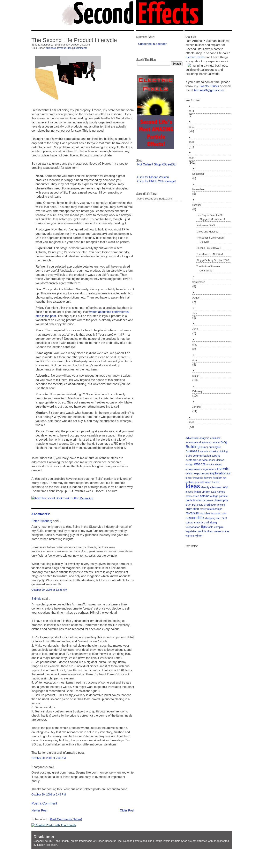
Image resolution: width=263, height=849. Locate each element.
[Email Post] (94, 498)
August (196, 297)
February (197, 391)
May (194, 344)
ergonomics (209, 469)
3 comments (80, 48)
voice (225, 531)
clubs (189, 455)
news (189, 496)
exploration (218, 473)
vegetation (191, 531)
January (196, 407)
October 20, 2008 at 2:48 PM (48, 794)
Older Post (127, 810)
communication (202, 455)
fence (189, 477)
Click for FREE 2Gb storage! (156, 181)
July (194, 313)
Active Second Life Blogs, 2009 (154, 198)
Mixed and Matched (207, 231)
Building (193, 446)
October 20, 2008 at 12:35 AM (49, 589)
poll (194, 504)
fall (229, 473)
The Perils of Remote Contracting (208, 268)
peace (209, 500)
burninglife (215, 447)
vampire (219, 527)
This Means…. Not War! (209, 254)
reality (203, 509)
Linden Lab (209, 491)
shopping (210, 518)
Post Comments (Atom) (66, 819)
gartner (190, 482)
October (196, 205)
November (198, 189)
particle (223, 496)
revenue (61, 48)
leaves (189, 491)
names (221, 491)
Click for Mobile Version (153, 177)
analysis (204, 438)
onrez (196, 496)
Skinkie (36, 598)
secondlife (195, 517)
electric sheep (214, 464)
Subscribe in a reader (152, 44)
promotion (192, 509)
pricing (221, 504)
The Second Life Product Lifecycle (74, 40)
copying (216, 455)
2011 (191, 111)
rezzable (205, 513)
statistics (199, 522)
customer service (197, 460)
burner (204, 447)
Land (224, 487)
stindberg (211, 522)
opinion (204, 496)
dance (212, 460)
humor (215, 482)
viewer (217, 531)
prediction (210, 504)
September (198, 282)
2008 (191, 158)
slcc (218, 518)
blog (224, 442)
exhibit (189, 473)
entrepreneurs (194, 469)
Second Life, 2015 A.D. (209, 248)
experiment (201, 473)
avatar (216, 442)
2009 (191, 142)
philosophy (221, 500)
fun (224, 477)
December (198, 173)
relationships (214, 509)
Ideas (193, 486)
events (223, 468)
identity (205, 487)
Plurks (214, 86)
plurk (188, 504)
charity (213, 451)
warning (190, 535)
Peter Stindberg (41, 521)
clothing (223, 451)
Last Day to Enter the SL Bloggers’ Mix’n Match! (210, 217)
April (194, 360)
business (51, 48)
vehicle (202, 531)
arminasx (215, 438)
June (195, 328)
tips (70, 48)
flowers (208, 477)
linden (197, 491)
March (195, 375)
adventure (192, 438)
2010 (191, 126)
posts (200, 504)
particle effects (195, 500)
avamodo (207, 442)
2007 (191, 422)
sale (224, 513)
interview (215, 487)
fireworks (198, 477)
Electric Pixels (195, 57)
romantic (216, 513)
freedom (217, 477)
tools (210, 527)
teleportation (193, 527)
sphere (189, 522)
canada (204, 451)
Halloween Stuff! (205, 225)
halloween (205, 482)
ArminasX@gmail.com (209, 90)
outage (214, 496)
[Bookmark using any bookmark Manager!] (55, 498)
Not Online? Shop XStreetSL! (156, 164)
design (189, 464)
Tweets (204, 86)
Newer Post (39, 810)
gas (197, 482)
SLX (224, 518)
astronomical (193, 442)
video (210, 531)
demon (220, 460)
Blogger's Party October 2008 (212, 260)
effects (200, 464)
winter (198, 535)
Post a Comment (44, 803)
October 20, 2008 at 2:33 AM (48, 758)
